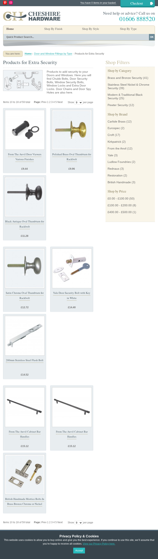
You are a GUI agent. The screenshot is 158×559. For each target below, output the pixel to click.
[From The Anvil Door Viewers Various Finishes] (25, 130)
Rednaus (113, 168)
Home (10, 29)
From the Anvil (117, 148)
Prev (44, 102)
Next (60, 102)
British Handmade (119, 182)
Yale (110, 155)
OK (152, 37)
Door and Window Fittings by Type (53, 53)
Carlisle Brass (116, 121)
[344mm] (25, 407)
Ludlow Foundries (119, 161)
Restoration (115, 175)
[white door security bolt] (72, 268)
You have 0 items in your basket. (98, 2)
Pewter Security (118, 105)
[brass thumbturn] (72, 130)
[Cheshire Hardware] (31, 16)
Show (71, 102)
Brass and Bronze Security (125, 77)
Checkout (136, 3)
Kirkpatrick (114, 141)
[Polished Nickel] (25, 474)
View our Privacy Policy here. (99, 543)
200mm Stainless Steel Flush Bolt (24, 360)
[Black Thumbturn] (25, 197)
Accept (79, 550)
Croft (111, 135)
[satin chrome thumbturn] (25, 268)
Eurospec (114, 128)
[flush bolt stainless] (25, 336)
